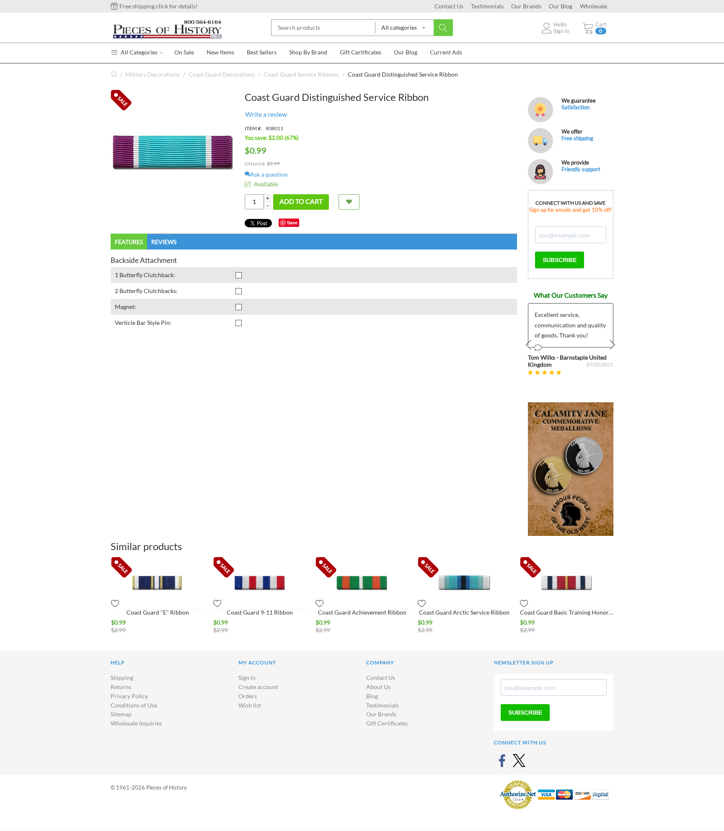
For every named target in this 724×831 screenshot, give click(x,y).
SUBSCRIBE (560, 260)
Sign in (247, 677)
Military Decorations (152, 74)
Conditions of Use (134, 705)
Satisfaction (575, 107)
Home (114, 74)
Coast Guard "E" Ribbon (158, 612)
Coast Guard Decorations (222, 74)
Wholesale (593, 6)
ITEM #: (253, 128)
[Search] (443, 27)
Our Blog (560, 6)
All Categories (138, 52)
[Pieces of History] (167, 28)
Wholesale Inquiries (136, 723)
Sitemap (121, 714)
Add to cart (301, 201)
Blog (372, 696)
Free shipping (577, 138)
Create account (258, 686)
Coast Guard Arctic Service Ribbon (464, 612)
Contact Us (448, 6)
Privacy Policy (129, 696)
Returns (121, 686)
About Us (378, 686)
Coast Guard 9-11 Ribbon (260, 612)
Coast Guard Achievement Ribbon (362, 612)
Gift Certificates (387, 723)
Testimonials (487, 6)
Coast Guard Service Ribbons (301, 74)
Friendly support (580, 169)
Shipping (122, 677)
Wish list (249, 705)
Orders (247, 696)
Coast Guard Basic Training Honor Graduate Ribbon (566, 612)
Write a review (266, 114)
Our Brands (526, 6)
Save (292, 222)
